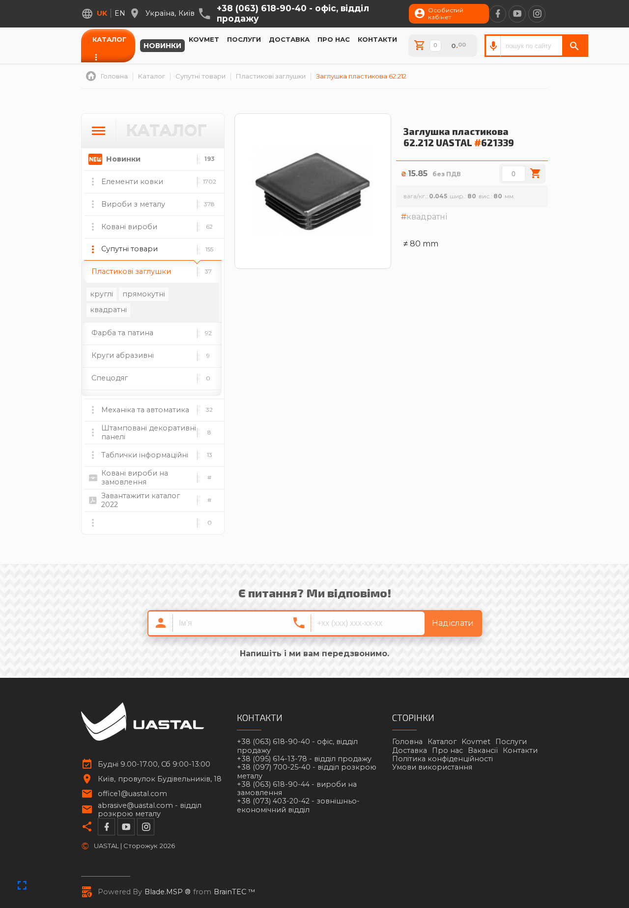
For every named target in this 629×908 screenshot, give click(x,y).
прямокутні (143, 294)
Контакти (377, 39)
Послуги (244, 39)
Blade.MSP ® (167, 892)
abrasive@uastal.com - (149, 809)
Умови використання (432, 767)
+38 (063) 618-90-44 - (297, 788)
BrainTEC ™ (235, 892)
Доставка (289, 39)
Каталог (109, 39)
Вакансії (483, 750)
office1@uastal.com (132, 794)
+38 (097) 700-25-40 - (306, 771)
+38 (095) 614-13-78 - (304, 759)
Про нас (333, 39)
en (119, 13)
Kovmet (204, 39)
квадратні (108, 309)
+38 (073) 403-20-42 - (298, 805)
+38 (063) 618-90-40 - (293, 13)
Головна (407, 741)
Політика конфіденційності (442, 758)
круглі (101, 294)
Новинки (162, 45)
